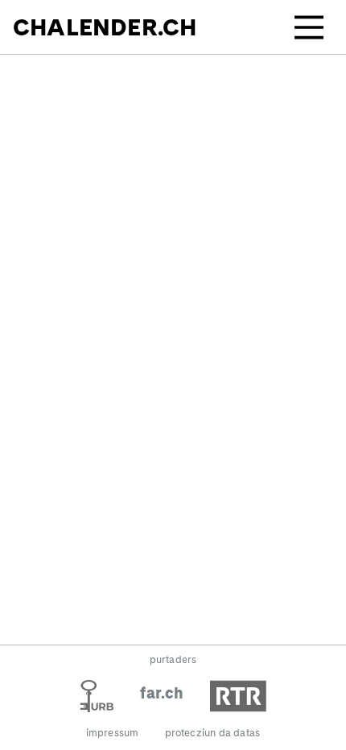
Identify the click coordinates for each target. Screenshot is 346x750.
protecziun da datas (213, 733)
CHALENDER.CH (104, 27)
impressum (112, 733)
